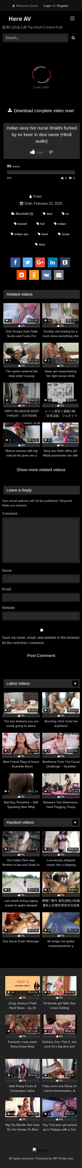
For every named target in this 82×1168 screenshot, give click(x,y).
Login (47, 5)
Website (8, 608)
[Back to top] (68, 1155)
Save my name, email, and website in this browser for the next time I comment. (41, 640)
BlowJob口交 (24, 213)
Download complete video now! (43, 110)
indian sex (21, 234)
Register (62, 5)
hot (42, 223)
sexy (42, 244)
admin (48, 196)
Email (7, 589)
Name (8, 570)
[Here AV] (41, 1150)
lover (45, 234)
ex (67, 213)
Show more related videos (41, 469)
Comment (9, 513)
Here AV (19, 19)
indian (62, 223)
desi (49, 213)
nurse (66, 234)
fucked (22, 223)
